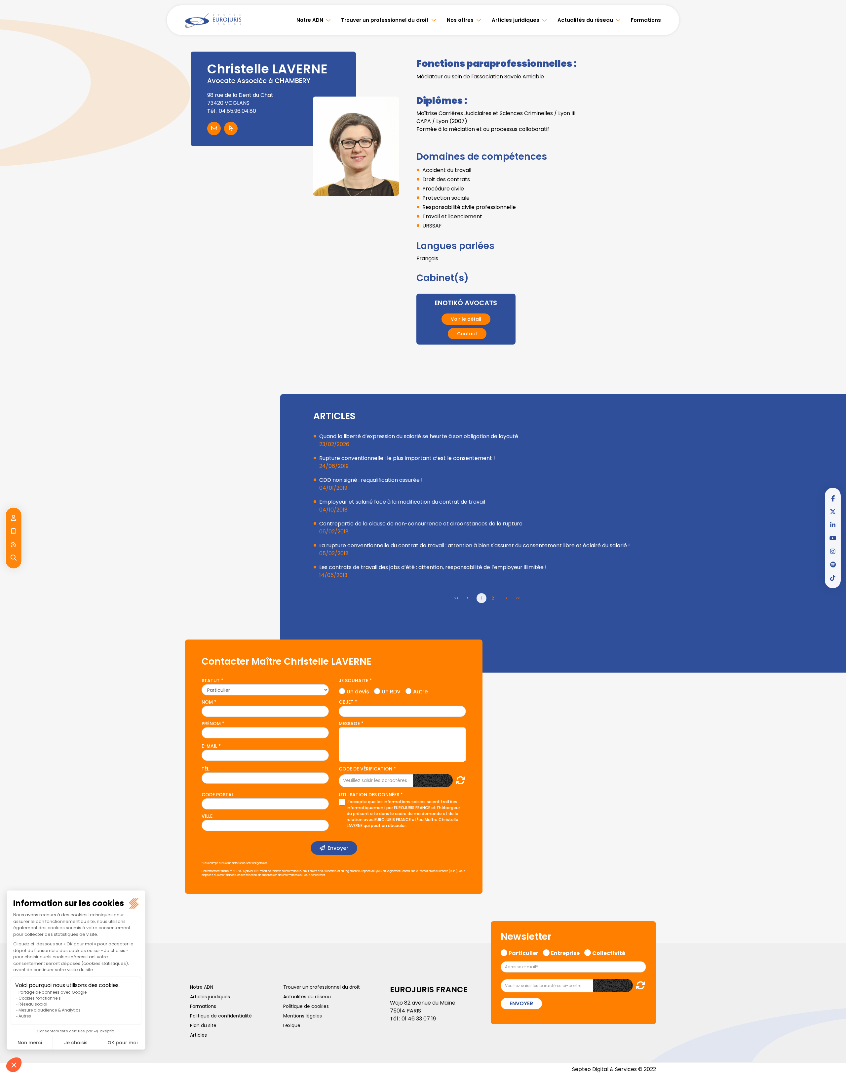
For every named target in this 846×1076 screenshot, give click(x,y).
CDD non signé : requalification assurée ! (371, 480)
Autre (420, 691)
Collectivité (608, 952)
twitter (832, 511)
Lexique (291, 1025)
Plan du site (203, 1025)
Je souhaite (353, 680)
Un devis (358, 691)
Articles (198, 1035)
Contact (467, 333)
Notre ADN (309, 20)
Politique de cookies (306, 1006)
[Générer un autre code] (458, 780)
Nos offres (460, 20)
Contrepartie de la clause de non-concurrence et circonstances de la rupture (420, 523)
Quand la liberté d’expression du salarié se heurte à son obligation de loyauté (418, 436)
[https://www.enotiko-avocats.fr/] (231, 128)
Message (349, 723)
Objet (346, 702)
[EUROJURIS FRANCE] (213, 20)
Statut (211, 680)
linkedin (832, 524)
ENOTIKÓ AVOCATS (466, 303)
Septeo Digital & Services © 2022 (614, 1069)
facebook (832, 498)
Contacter (214, 128)
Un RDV (391, 691)
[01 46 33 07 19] (13, 531)
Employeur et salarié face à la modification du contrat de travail (402, 502)
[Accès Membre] (13, 518)
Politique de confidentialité (221, 1016)
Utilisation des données (369, 794)
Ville (207, 816)
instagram (832, 551)
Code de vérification (365, 769)
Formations (646, 20)
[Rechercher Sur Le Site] (13, 558)
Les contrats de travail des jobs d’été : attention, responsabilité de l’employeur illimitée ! (433, 567)
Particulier (523, 952)
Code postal (218, 794)
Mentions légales (302, 1016)
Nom (207, 702)
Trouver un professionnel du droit (385, 20)
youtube (832, 538)
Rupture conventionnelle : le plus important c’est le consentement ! (407, 458)
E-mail (209, 746)
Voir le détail (466, 319)
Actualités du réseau (585, 20)
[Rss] (13, 544)
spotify (832, 564)
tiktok (832, 577)
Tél (205, 769)
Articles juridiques (515, 20)
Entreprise (565, 952)
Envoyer (337, 848)
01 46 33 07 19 (419, 1018)
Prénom (211, 723)
